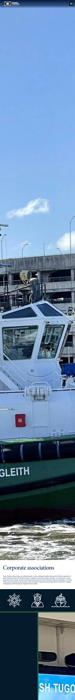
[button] (71, 3)
